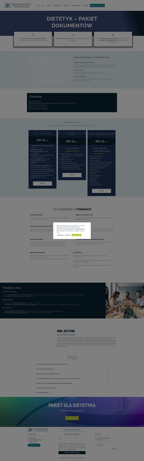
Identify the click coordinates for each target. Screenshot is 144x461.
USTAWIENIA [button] (60, 235)
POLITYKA (68, 235)
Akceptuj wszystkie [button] (77, 235)
